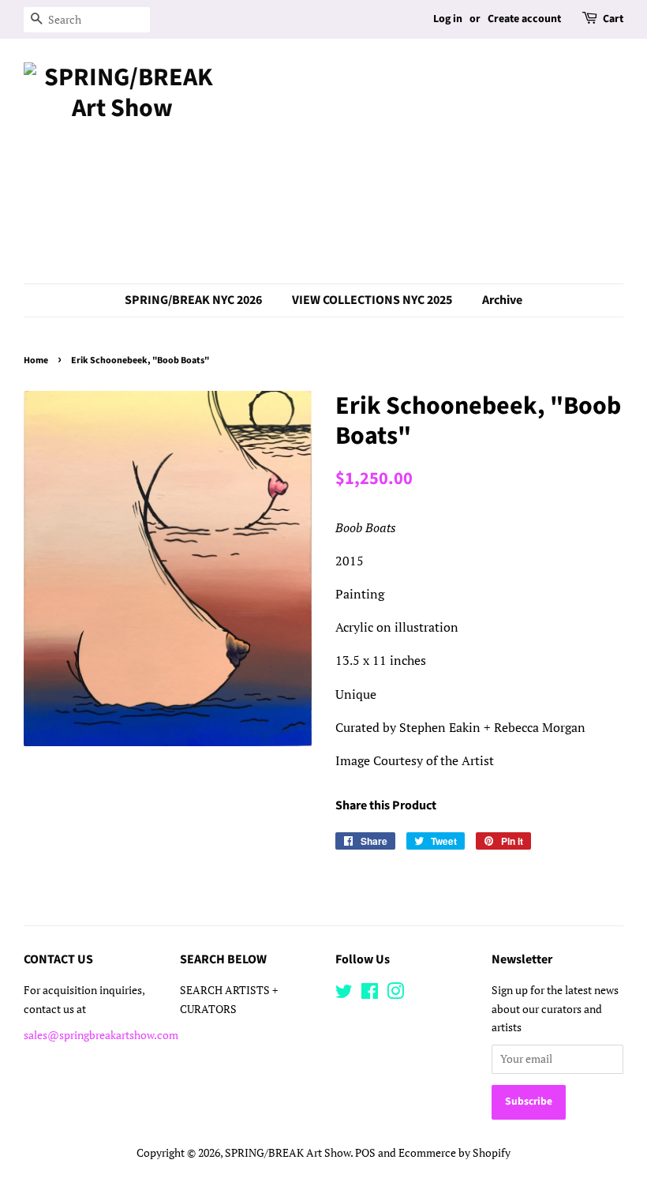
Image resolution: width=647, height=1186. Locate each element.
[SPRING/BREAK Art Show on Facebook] (370, 994)
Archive (502, 300)
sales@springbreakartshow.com (101, 1035)
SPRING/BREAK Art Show (287, 1153)
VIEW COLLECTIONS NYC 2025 (372, 300)
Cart (613, 19)
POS (365, 1153)
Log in (447, 19)
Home (36, 360)
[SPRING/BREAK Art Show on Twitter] (344, 994)
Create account (524, 19)
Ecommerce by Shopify (454, 1153)
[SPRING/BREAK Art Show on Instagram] (395, 994)
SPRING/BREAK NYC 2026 (193, 300)
